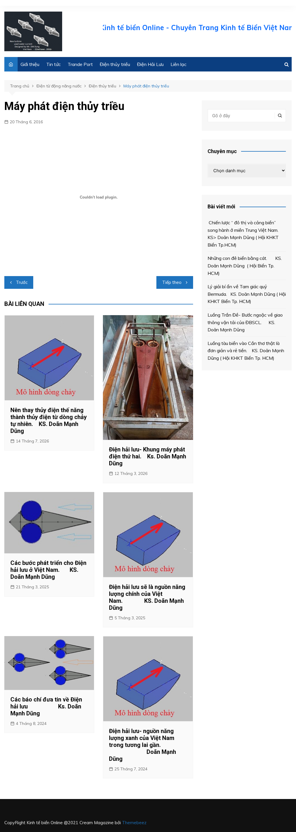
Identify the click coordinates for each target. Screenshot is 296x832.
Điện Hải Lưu (150, 64)
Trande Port (80, 64)
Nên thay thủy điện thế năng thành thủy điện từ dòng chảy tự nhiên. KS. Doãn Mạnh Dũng (48, 420)
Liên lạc (178, 64)
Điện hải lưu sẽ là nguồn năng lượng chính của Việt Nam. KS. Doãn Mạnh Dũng (147, 597)
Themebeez (134, 822)
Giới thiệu (30, 64)
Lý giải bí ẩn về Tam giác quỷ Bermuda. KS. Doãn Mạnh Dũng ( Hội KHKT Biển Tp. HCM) (247, 294)
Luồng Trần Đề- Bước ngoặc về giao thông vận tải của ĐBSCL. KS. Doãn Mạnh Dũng (245, 322)
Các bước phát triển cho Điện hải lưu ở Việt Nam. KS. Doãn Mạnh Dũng (48, 569)
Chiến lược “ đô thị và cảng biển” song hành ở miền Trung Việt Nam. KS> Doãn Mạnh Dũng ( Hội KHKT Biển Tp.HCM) (245, 234)
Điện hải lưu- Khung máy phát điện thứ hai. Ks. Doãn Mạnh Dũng (147, 456)
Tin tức (53, 64)
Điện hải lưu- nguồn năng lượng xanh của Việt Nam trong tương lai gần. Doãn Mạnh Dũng (142, 745)
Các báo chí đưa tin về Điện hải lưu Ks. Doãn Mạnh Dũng (46, 706)
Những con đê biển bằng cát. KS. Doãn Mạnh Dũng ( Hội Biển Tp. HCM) (245, 265)
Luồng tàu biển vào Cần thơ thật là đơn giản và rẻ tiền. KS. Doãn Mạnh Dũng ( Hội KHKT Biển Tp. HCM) (246, 350)
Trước (21, 282)
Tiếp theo (172, 282)
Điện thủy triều (115, 64)
